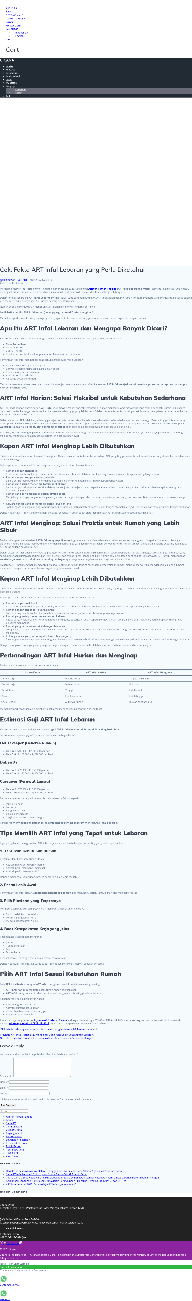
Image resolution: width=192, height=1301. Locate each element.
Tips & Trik (12, 1153)
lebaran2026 (69, 1029)
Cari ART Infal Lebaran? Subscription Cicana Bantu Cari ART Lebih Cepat (46, 1174)
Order (10, 22)
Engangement (14, 1133)
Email (4, 1087)
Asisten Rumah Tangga (102, 288)
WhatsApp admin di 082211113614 (29, 1023)
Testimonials (14, 15)
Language (12, 29)
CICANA (7, 60)
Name (4, 1081)
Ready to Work (15, 18)
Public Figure (13, 1146)
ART (3, 1029)
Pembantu (92, 1029)
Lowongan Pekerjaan (18, 1139)
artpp (33, 1029)
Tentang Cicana (15, 1149)
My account (14, 25)
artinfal (10, 1029)
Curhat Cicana (14, 1130)
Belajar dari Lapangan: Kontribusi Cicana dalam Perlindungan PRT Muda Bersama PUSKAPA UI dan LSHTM (66, 1181)
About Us (12, 11)
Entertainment (14, 1136)
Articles (11, 8)
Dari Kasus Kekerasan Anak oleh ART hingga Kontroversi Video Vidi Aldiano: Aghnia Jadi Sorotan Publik (64, 1171)
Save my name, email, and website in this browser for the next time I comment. (48, 1099)
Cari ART (22, 279)
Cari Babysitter (14, 1126)
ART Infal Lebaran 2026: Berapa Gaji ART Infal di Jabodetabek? (41, 1184)
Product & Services (16, 1143)
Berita (9, 1120)
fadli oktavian (7, 279)
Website (4, 1093)
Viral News (12, 1156)
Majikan (81, 1029)
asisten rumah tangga (49, 1029)
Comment (6, 1076)
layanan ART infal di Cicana (50, 1020)
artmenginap (22, 1029)
